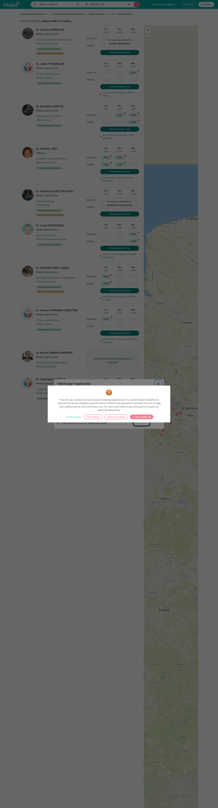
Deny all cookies (116, 417)
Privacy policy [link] (74, 416)
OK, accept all (142, 417)
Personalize (93, 417)
